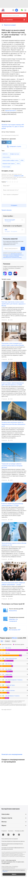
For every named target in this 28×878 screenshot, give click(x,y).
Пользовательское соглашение (10, 838)
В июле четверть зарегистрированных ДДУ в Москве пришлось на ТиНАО (13, 384)
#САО (18, 163)
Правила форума (7, 210)
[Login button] (16, 10)
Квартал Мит (8, 674)
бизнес (14, 641)
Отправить (14, 205)
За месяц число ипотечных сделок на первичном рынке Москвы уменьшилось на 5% (13, 424)
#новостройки (6, 157)
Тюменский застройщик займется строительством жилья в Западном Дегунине (12, 465)
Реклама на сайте (19, 830)
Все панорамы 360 (14, 630)
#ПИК (22, 160)
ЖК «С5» (7, 653)
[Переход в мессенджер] (19, 834)
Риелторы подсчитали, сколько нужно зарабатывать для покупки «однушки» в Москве (13, 303)
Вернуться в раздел (10, 25)
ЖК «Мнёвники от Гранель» (12, 695)
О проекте (4, 830)
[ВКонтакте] (4, 142)
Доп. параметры (8, 19)
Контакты (10, 830)
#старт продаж (6, 166)
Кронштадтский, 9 (10, 110)
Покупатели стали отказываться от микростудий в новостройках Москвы (13, 344)
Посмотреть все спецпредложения (12, 754)
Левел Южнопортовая (11, 658)
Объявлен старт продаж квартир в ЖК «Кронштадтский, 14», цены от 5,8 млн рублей (13, 126)
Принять (14, 874)
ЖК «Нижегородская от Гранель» (14, 679)
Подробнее (4, 871)
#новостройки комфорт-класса (10, 160)
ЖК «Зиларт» (8, 669)
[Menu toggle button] (25, 10)
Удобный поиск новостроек (11, 15)
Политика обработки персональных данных (13, 841)
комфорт (7, 641)
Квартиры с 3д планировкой (13, 620)
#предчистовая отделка (8, 163)
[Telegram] (9, 142)
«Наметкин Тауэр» (10, 685)
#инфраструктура (14, 154)
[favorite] (13, 10)
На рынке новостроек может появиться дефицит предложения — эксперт (13, 583)
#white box (5, 154)
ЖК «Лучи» (8, 648)
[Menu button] (22, 10)
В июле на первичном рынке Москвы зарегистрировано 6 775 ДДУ (12, 504)
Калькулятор (13, 610)
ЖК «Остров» (8, 663)
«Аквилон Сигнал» (10, 690)
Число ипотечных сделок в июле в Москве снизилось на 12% (14, 544)
